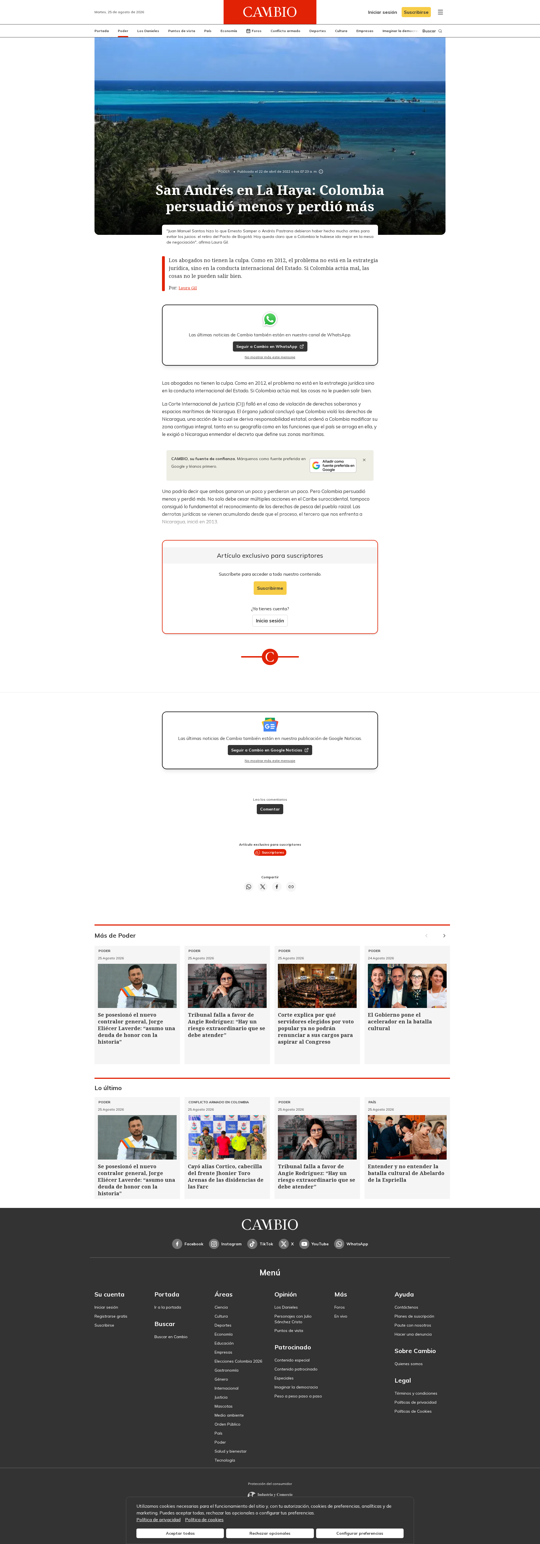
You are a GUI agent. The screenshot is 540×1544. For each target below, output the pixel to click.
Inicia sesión (270, 621)
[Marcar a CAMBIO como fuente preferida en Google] (333, 465)
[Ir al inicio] (270, 12)
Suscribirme (270, 588)
